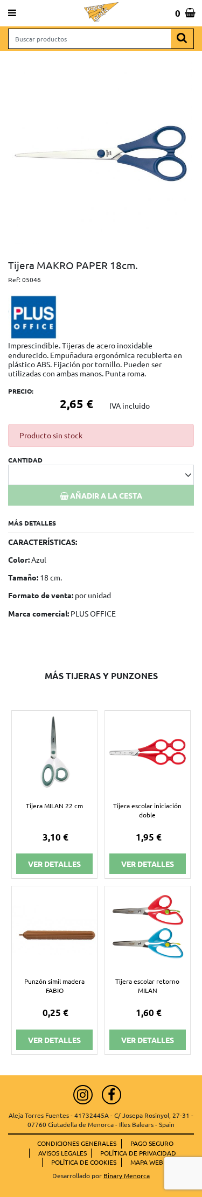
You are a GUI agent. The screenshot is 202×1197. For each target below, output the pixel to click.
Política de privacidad (138, 1153)
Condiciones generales (76, 1143)
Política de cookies (83, 1162)
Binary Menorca (126, 1175)
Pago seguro (151, 1143)
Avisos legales (62, 1153)
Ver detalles (54, 864)
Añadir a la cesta (105, 495)
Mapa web (146, 1162)
